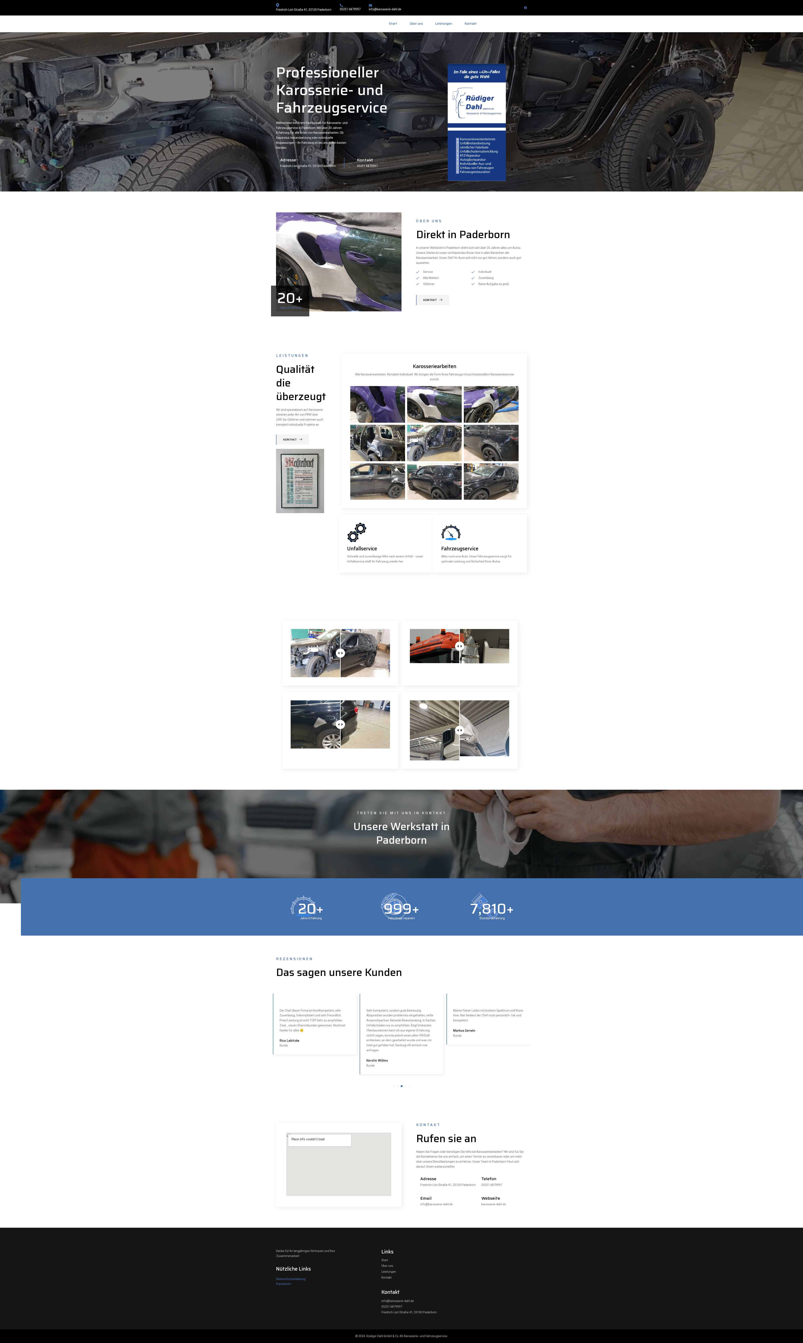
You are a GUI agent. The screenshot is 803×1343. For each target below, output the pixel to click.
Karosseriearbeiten (434, 366)
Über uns (416, 23)
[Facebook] (525, 7)
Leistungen (443, 23)
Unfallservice (362, 549)
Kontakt (471, 23)
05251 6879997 (350, 9)
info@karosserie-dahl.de (385, 9)
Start (393, 23)
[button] (393, 1086)
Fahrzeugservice (459, 549)
